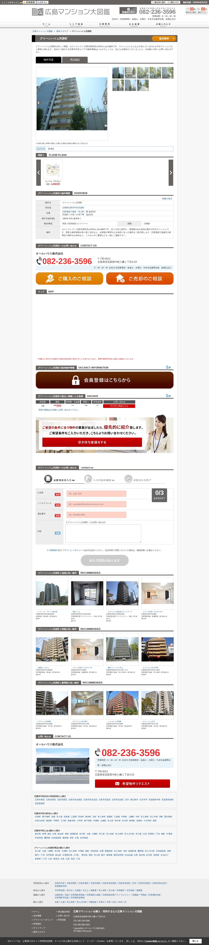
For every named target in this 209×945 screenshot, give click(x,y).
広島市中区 (73, 207)
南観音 (94, 890)
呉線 (67, 895)
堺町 (161, 817)
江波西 (74, 817)
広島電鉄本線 (154, 895)
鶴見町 (49, 821)
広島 (68, 859)
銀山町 (61, 834)
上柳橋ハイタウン (43, 667)
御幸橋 (65, 838)
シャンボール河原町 (114, 721)
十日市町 (147, 821)
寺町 (72, 838)
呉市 (127, 800)
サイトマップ (39, 928)
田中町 (118, 821)
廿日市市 (143, 800)
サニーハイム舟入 (149, 721)
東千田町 (88, 821)
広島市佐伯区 (118, 800)
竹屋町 (96, 821)
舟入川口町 (129, 834)
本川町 (125, 821)
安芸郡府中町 (154, 800)
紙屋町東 (74, 834)
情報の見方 (167, 198)
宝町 (94, 817)
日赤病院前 (56, 838)
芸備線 (135, 895)
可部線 (143, 895)
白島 (54, 834)
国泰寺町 (72, 821)
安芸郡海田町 (168, 800)
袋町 (163, 834)
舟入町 (81, 211)
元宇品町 (130, 890)
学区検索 (62, 920)
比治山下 (165, 855)
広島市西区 (62, 800)
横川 (103, 855)
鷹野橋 (47, 838)
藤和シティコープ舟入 (115, 667)
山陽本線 (59, 895)
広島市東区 (40, 800)
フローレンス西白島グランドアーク (120, 612)
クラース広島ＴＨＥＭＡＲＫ (153, 612)
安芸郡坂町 (40, 803)
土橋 (88, 834)
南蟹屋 (139, 890)
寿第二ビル (76, 612)
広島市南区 (51, 800)
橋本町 (88, 817)
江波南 (117, 817)
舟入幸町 (145, 817)
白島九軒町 (40, 821)
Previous (39, 103)
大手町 (80, 821)
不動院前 (93, 902)
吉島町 (139, 821)
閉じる (195, 941)
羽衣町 (81, 817)
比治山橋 (129, 855)
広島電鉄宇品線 (62, 897)
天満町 (65, 851)
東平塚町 (46, 817)
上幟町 (131, 817)
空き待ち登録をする (119, 406)
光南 (53, 817)
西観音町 (109, 851)
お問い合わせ (64, 915)
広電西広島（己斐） (71, 855)
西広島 (85, 855)
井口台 (70, 890)
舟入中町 (154, 817)
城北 (49, 834)
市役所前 (39, 838)
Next (105, 103)
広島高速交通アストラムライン (116, 895)
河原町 (81, 207)
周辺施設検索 (64, 912)
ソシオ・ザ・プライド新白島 (47, 612)
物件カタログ (39, 932)
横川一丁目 (40, 855)
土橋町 (103, 821)
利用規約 (53, 550)
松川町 (149, 855)
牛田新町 (120, 890)
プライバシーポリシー (73, 550)
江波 (145, 834)
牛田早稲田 (60, 890)
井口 (114, 902)
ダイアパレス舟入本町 (150, 667)
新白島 (38, 834)
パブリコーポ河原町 (44, 721)
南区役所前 (118, 855)
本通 (44, 834)
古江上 (86, 890)
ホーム (36, 912)
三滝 (78, 859)
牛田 (108, 902)
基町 (155, 821)
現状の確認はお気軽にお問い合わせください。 (59, 410)
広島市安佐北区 (90, 800)
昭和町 (132, 821)
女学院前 (84, 838)
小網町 (95, 834)
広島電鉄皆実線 (78, 897)
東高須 (56, 859)
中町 (138, 817)
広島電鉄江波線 (69, 211)
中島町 (124, 817)
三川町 (63, 821)
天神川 (101, 902)
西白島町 (168, 817)
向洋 (120, 902)
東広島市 (134, 800)
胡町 (67, 834)
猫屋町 (110, 817)
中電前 (169, 834)
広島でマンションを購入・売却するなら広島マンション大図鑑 (107, 911)
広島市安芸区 (105, 800)
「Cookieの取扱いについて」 (155, 941)
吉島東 (67, 817)
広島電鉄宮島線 (78, 895)
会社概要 (37, 915)
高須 (73, 859)
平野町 (56, 821)
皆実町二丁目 (154, 834)
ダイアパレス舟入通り (80, 721)
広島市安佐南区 (75, 800)
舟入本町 (102, 817)
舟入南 (59, 817)
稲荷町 (156, 855)
